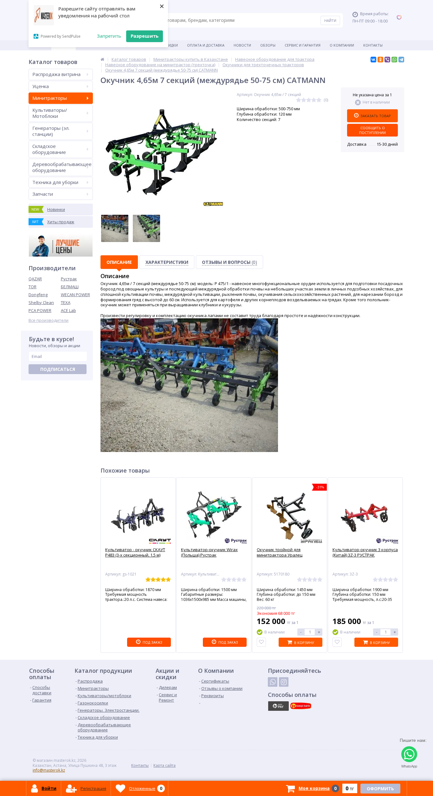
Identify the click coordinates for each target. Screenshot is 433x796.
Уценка (40, 86)
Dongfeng (38, 294)
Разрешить (144, 36)
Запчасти (42, 194)
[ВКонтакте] (373, 59)
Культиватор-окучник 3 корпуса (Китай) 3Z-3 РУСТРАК (365, 552)
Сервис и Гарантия (302, 45)
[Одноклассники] (380, 59)
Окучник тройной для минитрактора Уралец (279, 552)
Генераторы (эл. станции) (50, 131)
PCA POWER (40, 310)
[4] (313, 100)
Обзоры (267, 45)
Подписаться (57, 369)
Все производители (48, 320)
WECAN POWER (75, 294)
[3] (308, 100)
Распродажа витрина (56, 74)
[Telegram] (401, 59)
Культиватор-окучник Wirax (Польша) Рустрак (209, 552)
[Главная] (102, 59)
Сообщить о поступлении (372, 130)
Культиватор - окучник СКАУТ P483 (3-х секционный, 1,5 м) (135, 552)
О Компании (342, 45)
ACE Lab (68, 310)
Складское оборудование (49, 149)
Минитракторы (49, 98)
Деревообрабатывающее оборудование (62, 167)
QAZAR (35, 279)
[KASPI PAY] (278, 706)
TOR (32, 287)
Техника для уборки (55, 182)
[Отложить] (261, 642)
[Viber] (387, 59)
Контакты (373, 45)
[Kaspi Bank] (300, 706)
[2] (303, 100)
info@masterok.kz (49, 770)
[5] (318, 100)
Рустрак (69, 279)
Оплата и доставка (205, 45)
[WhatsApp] (394, 59)
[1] (298, 100)
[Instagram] (283, 682)
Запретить (109, 36)
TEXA (65, 302)
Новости (242, 45)
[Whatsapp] (272, 682)
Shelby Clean (41, 302)
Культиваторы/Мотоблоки (49, 113)
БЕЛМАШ (70, 287)
